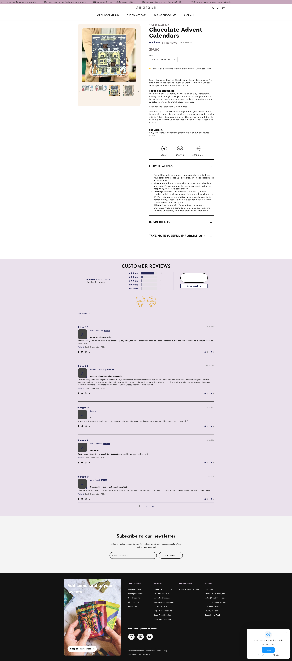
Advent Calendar (159, 25)
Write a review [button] (194, 278)
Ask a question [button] (194, 286)
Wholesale (132, 606)
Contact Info (132, 654)
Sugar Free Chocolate (163, 615)
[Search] (213, 8)
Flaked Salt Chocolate (163, 589)
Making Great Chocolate (215, 598)
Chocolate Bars (134, 589)
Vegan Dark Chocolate (163, 611)
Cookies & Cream (161, 606)
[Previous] (85, 55)
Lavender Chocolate (162, 598)
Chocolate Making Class (189, 589)
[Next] (132, 55)
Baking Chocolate (135, 594)
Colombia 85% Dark (162, 594)
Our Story (209, 589)
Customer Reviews (212, 606)
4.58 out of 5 (104, 279)
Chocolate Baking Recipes (215, 602)
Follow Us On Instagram (215, 594)
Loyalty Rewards (212, 611)
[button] (155, 42)
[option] (109, 55)
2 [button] (143, 506)
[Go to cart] (223, 8)
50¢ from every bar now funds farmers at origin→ (37, 2)
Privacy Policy (150, 651)
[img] (83, 327)
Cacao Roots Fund (212, 615)
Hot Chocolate (134, 598)
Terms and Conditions (136, 651)
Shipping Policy (144, 654)
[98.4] (140, 301)
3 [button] (146, 506)
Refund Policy (162, 651)
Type (151, 55)
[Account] (218, 8)
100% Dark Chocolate (162, 619)
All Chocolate (133, 602)
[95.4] (151, 301)
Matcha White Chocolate (164, 602)
